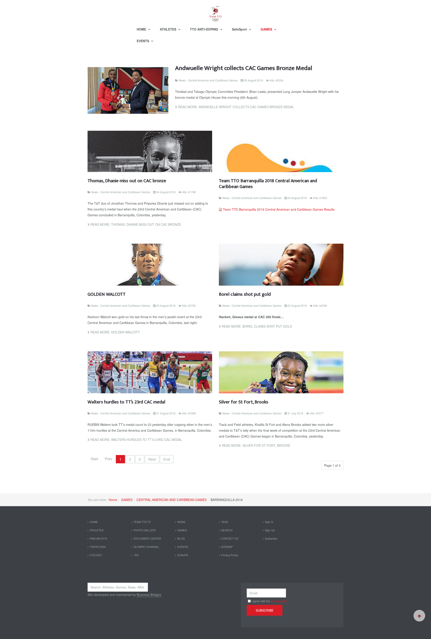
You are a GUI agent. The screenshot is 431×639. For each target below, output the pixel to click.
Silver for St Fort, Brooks (243, 402)
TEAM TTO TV (142, 522)
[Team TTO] (215, 12)
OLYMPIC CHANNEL (146, 547)
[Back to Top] (419, 615)
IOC (136, 555)
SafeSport (240, 29)
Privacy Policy (229, 555)
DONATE (182, 555)
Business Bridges (149, 594)
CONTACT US (229, 538)
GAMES (267, 29)
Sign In (269, 522)
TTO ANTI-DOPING (204, 29)
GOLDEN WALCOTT (106, 294)
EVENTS (143, 41)
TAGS (224, 522)
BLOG (181, 538)
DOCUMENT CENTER (147, 538)
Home (113, 499)
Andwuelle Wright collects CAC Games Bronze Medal (243, 68)
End (166, 459)
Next (152, 459)
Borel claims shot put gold (245, 294)
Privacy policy (279, 601)
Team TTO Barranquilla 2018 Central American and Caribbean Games (268, 183)
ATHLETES (168, 29)
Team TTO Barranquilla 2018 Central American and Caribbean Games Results (278, 209)
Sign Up (270, 530)
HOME (142, 29)
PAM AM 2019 (98, 538)
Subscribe (271, 538)
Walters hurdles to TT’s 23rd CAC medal (126, 402)
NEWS (181, 522)
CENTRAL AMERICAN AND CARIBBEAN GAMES (171, 499)
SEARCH (227, 530)
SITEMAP (227, 547)
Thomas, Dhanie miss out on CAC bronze (127, 181)
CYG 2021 (96, 555)
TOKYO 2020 (98, 547)
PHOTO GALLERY (145, 530)
